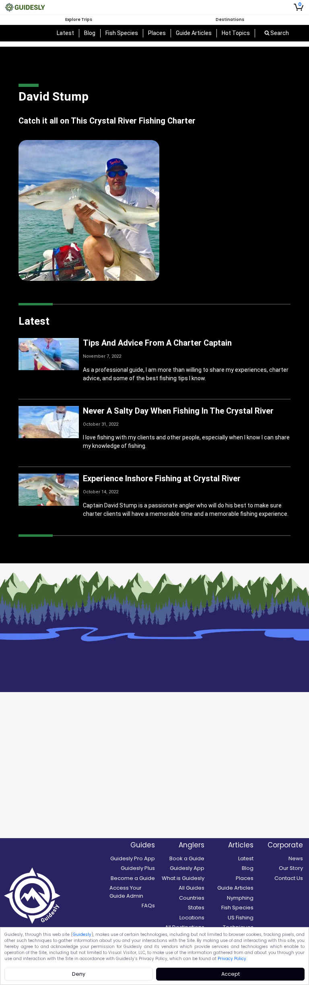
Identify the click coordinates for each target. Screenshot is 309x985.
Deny (78, 974)
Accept (230, 974)
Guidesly (82, 934)
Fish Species (121, 33)
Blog (89, 33)
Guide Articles (194, 33)
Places (157, 33)
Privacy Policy (232, 959)
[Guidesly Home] (25, 7)
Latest (65, 33)
